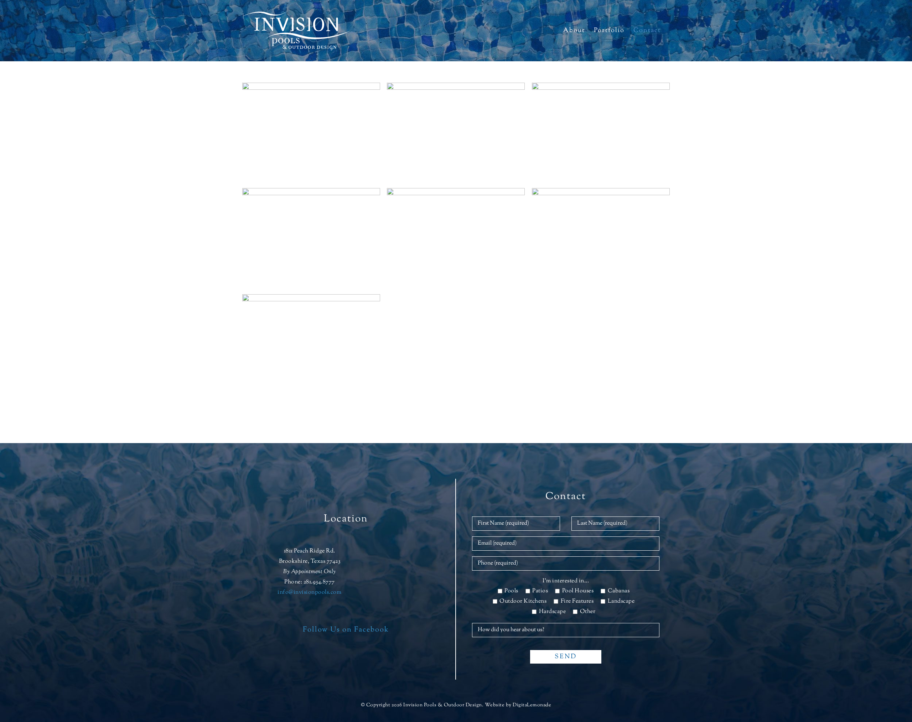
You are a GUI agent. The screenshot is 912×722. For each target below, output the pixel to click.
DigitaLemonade (532, 705)
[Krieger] (311, 87)
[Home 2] (601, 193)
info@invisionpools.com (309, 592)
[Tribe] (311, 193)
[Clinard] (456, 193)
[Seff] (456, 87)
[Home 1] (311, 299)
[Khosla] (601, 87)
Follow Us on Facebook (346, 630)
